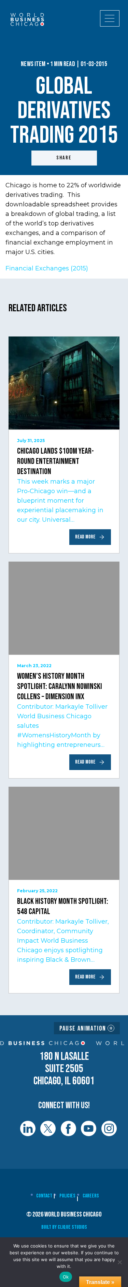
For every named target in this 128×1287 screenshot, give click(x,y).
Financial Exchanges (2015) (46, 268)
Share (64, 158)
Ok (66, 1277)
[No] (119, 1262)
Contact (44, 1196)
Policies (67, 1196)
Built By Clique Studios (64, 1227)
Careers (91, 1196)
